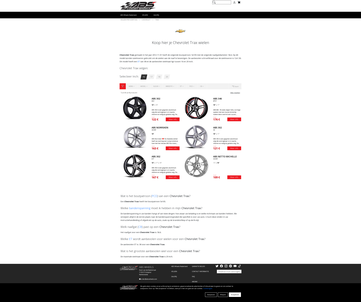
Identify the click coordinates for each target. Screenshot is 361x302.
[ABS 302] (135, 108)
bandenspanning (139, 208)
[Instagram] (226, 266)
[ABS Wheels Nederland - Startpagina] (138, 6)
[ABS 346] (196, 108)
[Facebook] (222, 266)
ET (139, 61)
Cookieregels (207, 288)
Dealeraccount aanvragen (229, 271)
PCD (154, 196)
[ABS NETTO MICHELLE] (196, 166)
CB (140, 227)
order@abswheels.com (149, 279)
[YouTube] (235, 266)
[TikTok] (239, 266)
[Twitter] (217, 266)
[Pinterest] (231, 266)
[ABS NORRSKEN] (135, 137)
